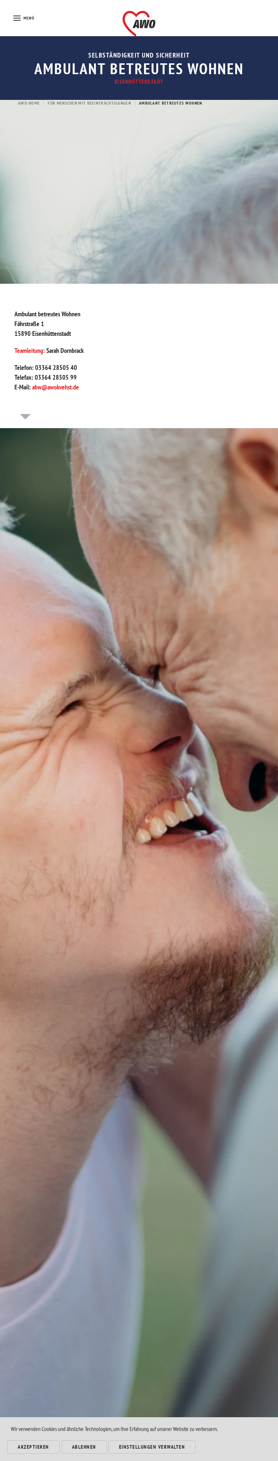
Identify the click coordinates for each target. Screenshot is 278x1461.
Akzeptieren (33, 1447)
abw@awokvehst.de (55, 387)
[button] (24, 18)
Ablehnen (84, 1447)
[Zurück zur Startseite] (139, 18)
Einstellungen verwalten (152, 1447)
